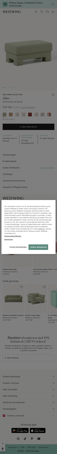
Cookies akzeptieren (38, 247)
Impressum (8, 239)
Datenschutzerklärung (12, 236)
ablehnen (41, 229)
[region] (28, 227)
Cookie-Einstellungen (18, 247)
